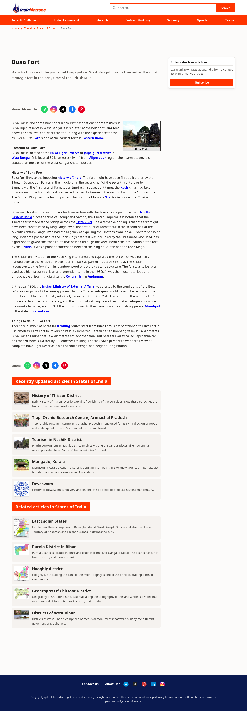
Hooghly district (47, 568)
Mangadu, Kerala (48, 461)
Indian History (137, 20)
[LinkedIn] (153, 684)
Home (15, 28)
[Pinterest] (144, 684)
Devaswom (42, 483)
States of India (46, 28)
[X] (135, 684)
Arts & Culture (24, 20)
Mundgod (152, 306)
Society (173, 20)
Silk (108, 197)
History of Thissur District (56, 395)
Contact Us (90, 684)
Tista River (84, 222)
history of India (69, 177)
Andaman (95, 276)
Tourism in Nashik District (57, 439)
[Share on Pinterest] (81, 109)
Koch (124, 187)
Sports (202, 20)
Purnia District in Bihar (54, 546)
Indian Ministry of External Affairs (68, 286)
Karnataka (41, 311)
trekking (63, 326)
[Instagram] (162, 684)
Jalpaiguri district (97, 153)
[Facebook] (126, 684)
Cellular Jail (75, 276)
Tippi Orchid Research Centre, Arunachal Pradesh (79, 417)
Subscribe (202, 82)
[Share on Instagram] (53, 109)
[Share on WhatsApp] (44, 109)
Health (102, 20)
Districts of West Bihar (53, 612)
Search (226, 8)
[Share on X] (62, 109)
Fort (36, 138)
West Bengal (21, 158)
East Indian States (49, 521)
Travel (230, 20)
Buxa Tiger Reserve (64, 153)
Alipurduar (97, 158)
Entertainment (66, 20)
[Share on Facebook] (72, 109)
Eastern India (92, 138)
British (26, 247)
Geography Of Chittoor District (61, 590)
